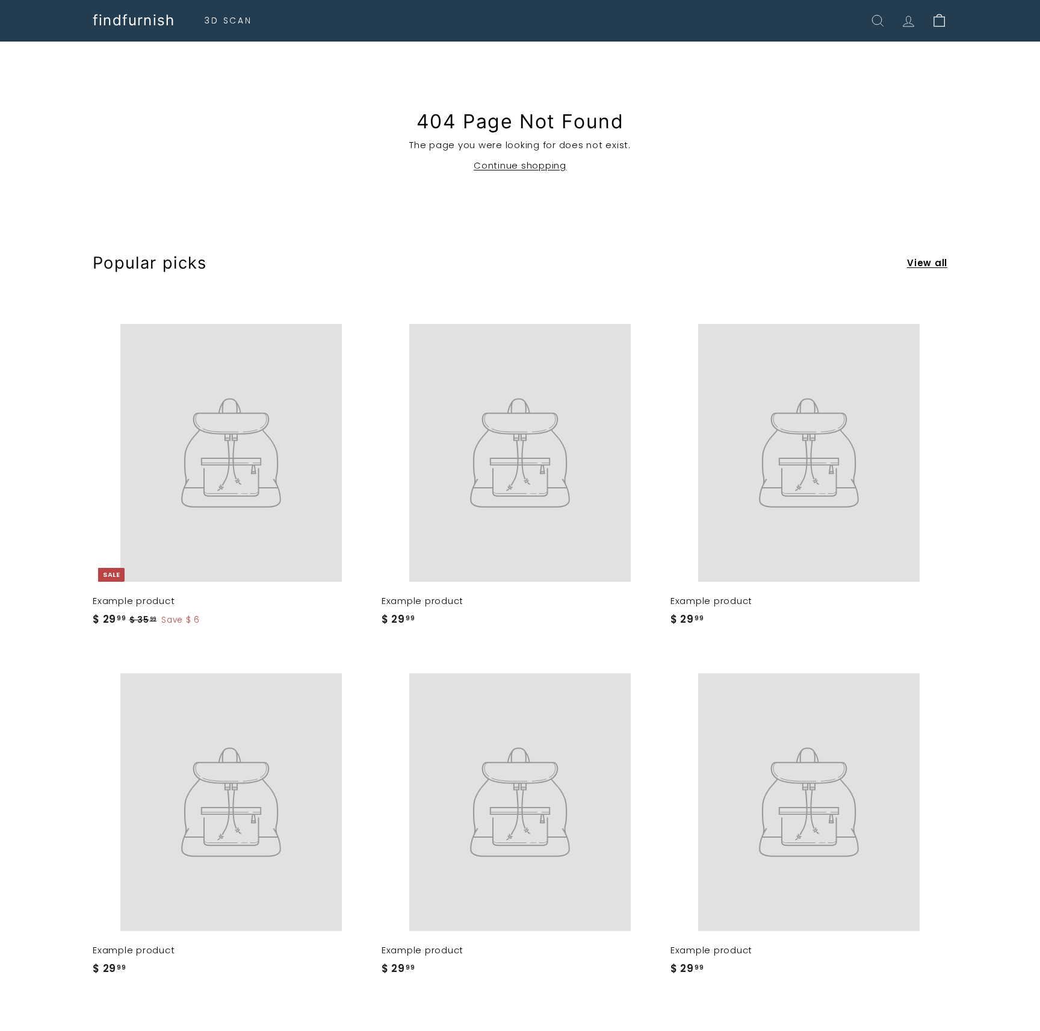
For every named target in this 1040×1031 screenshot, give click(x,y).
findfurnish (134, 20)
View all (927, 263)
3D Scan (228, 20)
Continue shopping (520, 165)
